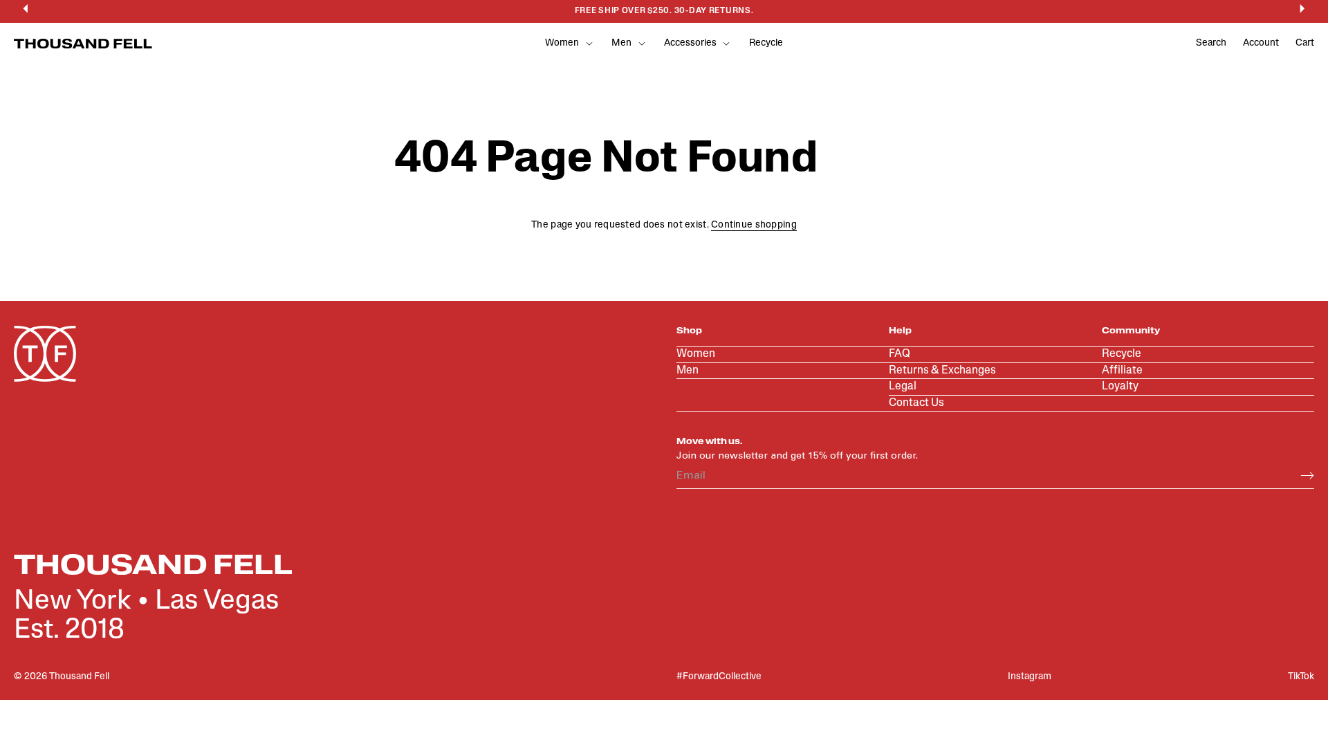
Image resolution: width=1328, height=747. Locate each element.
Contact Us (916, 403)
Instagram (1029, 677)
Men (687, 370)
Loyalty (1120, 386)
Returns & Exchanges (942, 370)
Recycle (766, 43)
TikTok (1301, 677)
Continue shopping (754, 225)
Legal (902, 386)
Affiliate (1122, 370)
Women (695, 354)
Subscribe (1307, 476)
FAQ (899, 354)
